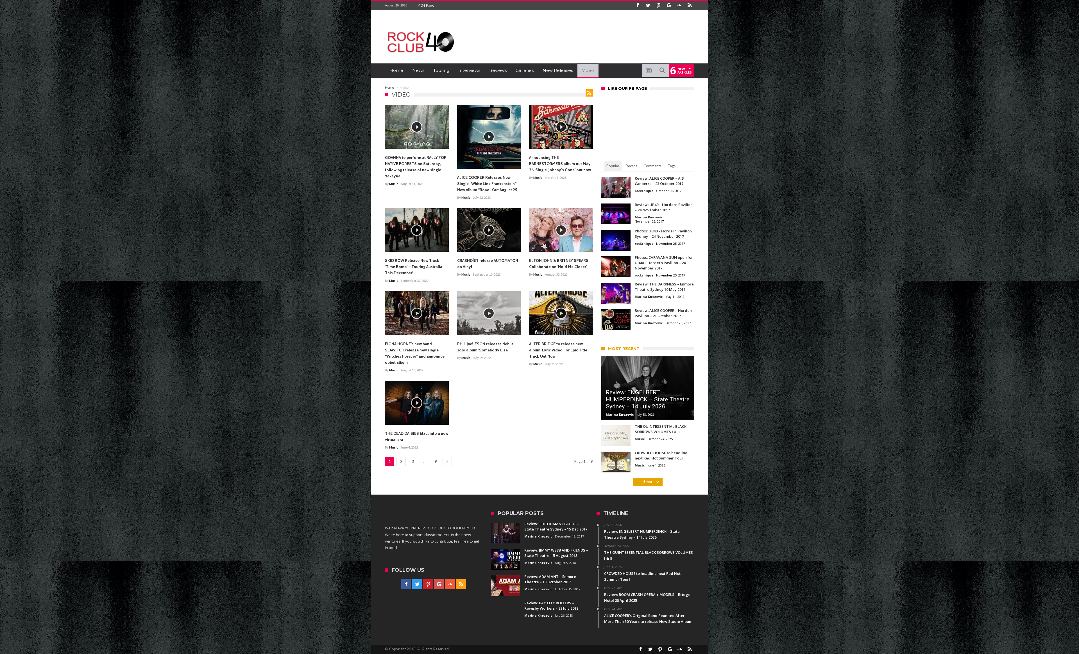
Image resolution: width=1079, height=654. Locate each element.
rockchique (644, 191)
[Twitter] (647, 5)
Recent (631, 166)
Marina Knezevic (649, 217)
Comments (652, 166)
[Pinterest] (658, 5)
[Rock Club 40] (420, 30)
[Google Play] (668, 5)
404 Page (426, 5)
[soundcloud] (679, 5)
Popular (612, 166)
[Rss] (689, 5)
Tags (671, 166)
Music (393, 184)
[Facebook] (637, 5)
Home (389, 88)
